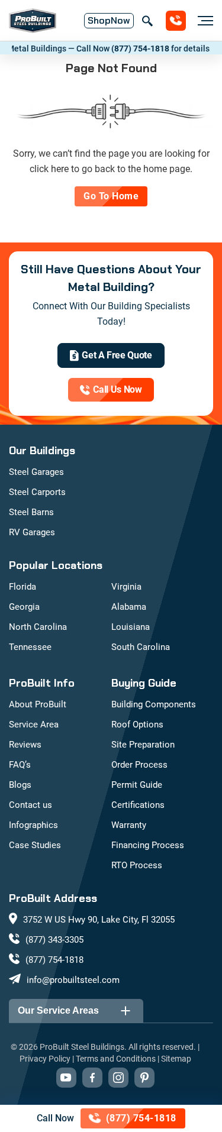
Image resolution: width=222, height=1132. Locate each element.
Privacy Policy (45, 1058)
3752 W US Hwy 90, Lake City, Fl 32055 (99, 919)
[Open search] (147, 21)
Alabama (128, 606)
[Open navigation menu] (202, 20)
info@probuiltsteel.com (73, 980)
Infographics (33, 825)
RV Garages (32, 532)
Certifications (138, 805)
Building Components (153, 704)
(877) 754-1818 (134, 48)
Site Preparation (143, 744)
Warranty (128, 825)
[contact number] (176, 21)
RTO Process (136, 865)
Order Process (139, 764)
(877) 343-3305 (54, 939)
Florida (22, 586)
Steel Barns (31, 512)
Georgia (24, 606)
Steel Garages (36, 472)
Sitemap (176, 1058)
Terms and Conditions (116, 1058)
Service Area (34, 724)
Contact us (30, 805)
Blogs (20, 785)
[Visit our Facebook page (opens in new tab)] (92, 1078)
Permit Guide (136, 785)
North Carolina (38, 627)
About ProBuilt (37, 704)
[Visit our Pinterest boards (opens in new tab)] (144, 1078)
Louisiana (130, 627)
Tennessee (30, 647)
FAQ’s (20, 764)
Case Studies (35, 845)
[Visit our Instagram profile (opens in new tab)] (118, 1078)
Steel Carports (37, 492)
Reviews (25, 744)
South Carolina (140, 647)
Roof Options (137, 724)
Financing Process (147, 845)
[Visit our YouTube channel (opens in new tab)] (66, 1078)
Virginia (126, 586)
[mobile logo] (32, 20)
